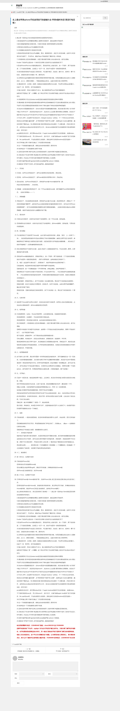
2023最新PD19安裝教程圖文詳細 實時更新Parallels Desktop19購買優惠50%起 (100, 79)
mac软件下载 (20, 12)
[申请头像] (76, 657)
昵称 (16, 674)
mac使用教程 (104, 1)
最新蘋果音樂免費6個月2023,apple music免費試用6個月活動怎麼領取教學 (100, 87)
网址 (16, 678)
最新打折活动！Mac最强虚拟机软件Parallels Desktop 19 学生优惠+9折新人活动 (100, 71)
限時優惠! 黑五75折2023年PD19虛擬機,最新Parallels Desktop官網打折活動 (100, 63)
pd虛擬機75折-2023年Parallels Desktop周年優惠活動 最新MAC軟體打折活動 (100, 95)
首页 (14, 12)
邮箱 (49, 674)
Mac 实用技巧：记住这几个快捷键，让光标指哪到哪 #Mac (100, 118)
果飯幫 (19, 5)
